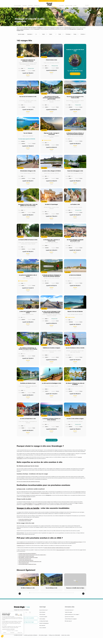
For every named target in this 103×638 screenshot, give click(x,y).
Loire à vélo (77, 491)
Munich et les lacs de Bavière (75, 311)
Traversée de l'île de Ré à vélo (24, 558)
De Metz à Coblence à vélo (28, 588)
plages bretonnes (35, 493)
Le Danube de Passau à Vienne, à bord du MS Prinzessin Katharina (75, 134)
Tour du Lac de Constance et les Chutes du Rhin (75, 97)
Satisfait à (24, 15)
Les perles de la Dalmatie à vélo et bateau (28, 276)
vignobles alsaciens (45, 493)
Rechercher (86, 5)
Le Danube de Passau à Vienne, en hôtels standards (51, 419)
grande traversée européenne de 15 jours (25, 543)
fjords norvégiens (28, 503)
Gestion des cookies (65, 635)
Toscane (40, 503)
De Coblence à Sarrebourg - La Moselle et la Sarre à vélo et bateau (28, 349)
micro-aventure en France (76, 541)
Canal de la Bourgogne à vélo (75, 171)
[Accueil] (52, 6)
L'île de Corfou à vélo (51, 60)
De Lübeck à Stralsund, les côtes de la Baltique (75, 384)
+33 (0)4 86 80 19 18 (75, 71)
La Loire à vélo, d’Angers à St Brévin (51, 171)
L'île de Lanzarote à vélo (23, 562)
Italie (76, 503)
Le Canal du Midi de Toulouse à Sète (28, 239)
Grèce (80, 503)
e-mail (48, 0)
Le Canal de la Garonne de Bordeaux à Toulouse (28, 61)
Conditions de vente (18, 635)
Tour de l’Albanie (28, 133)
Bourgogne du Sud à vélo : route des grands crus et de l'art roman (27, 205)
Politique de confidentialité (54, 635)
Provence (27, 493)
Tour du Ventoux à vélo (51, 588)
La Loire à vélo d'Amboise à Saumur (25, 560)
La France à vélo (21, 489)
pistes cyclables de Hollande (23, 29)
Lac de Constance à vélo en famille (75, 348)
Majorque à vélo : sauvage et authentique (51, 134)
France (57, 27)
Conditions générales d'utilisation (30, 635)
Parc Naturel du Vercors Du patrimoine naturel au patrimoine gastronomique (51, 98)
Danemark (37, 504)
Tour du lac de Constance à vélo (27, 96)
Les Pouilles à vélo (75, 204)
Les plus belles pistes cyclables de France (27, 564)
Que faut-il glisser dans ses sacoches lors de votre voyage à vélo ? (32, 554)
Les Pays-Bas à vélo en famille (24, 520)
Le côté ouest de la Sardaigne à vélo (51, 383)
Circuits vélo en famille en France (25, 519)
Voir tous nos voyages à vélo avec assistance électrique (28, 481)
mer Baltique (30, 504)
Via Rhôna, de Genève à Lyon (28, 383)
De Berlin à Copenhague (51, 204)
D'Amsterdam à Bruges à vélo (28, 171)
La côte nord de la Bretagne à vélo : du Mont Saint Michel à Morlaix (51, 312)
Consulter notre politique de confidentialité (8, 629)
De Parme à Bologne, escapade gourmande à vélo (75, 240)
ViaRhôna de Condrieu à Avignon (51, 348)
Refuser (4, 632)
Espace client (88, 5)
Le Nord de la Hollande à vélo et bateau (28, 312)
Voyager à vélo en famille (28, 508)
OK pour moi (20, 632)
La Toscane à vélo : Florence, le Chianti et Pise (51, 240)
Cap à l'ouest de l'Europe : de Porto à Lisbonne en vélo (29, 561)
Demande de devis (75, 73)
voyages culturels (26, 496)
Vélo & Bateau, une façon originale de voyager (28, 557)
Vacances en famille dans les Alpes (75, 588)
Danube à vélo (68, 27)
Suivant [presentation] (83, 594)
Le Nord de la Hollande (75, 275)
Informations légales (43, 635)
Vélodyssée (36, 29)
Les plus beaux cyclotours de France (26, 556)
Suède (24, 504)
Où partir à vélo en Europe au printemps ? (27, 553)
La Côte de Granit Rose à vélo (28, 418)
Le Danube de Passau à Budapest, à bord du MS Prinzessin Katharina (51, 276)
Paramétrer (12, 632)
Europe (52, 27)
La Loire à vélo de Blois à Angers (75, 418)
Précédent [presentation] (20, 594)
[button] (2, 636)
